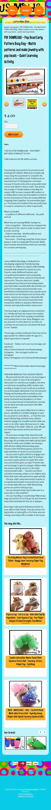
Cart (39, 10)
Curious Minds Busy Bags (28, 789)
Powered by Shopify (25, 796)
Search (19, 770)
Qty (5, 122)
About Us (30, 770)
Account (26, 10)
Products (14, 27)
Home (6, 27)
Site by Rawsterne (26, 794)
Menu (12, 10)
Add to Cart (13, 134)
